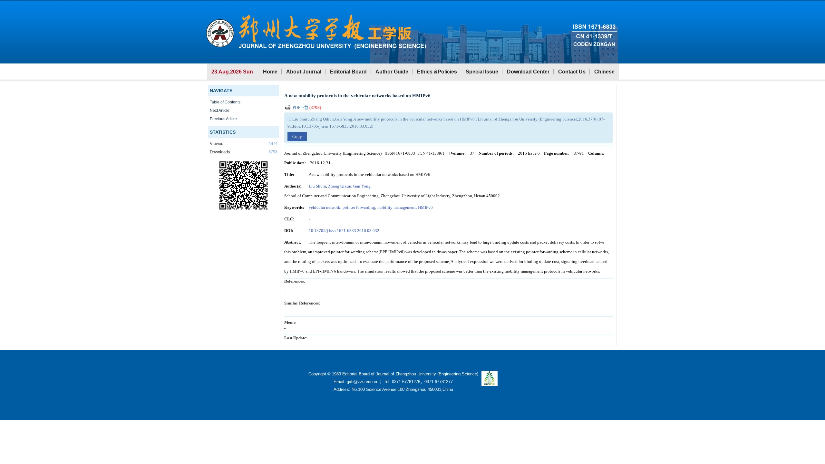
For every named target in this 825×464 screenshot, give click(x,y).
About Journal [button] (303, 71)
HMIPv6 (425, 207)
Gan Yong (362, 186)
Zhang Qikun (339, 186)
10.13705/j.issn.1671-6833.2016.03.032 (344, 230)
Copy (297, 136)
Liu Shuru (317, 186)
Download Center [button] (528, 71)
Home (270, 71)
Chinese (604, 71)
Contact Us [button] (572, 71)
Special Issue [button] (482, 71)
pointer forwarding (359, 207)
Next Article (219, 110)
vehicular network (324, 207)
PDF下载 (306, 107)
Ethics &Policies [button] (437, 71)
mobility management (396, 207)
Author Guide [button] (391, 71)
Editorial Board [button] (348, 71)
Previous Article (223, 119)
